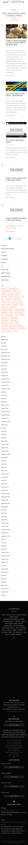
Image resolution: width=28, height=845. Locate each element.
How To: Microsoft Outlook (14, 740)
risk (2, 299)
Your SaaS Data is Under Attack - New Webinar (15, 94)
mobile (21, 304)
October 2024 (4, 385)
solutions (4, 296)
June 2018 (3, 565)
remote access (17, 299)
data (16, 315)
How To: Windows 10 (14, 750)
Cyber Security (5, 273)
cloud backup (22, 328)
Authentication (5, 276)
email (3, 315)
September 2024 (5, 388)
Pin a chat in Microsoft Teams (14, 141)
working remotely (13, 288)
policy (9, 301)
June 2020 (3, 510)
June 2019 (3, 542)
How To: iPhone (14, 754)
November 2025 (5, 356)
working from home (6, 291)
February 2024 (5, 405)
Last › (19, 238)
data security (10, 315)
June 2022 (3, 464)
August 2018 (4, 562)
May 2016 (3, 575)
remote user (8, 299)
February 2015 (5, 588)
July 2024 (3, 392)
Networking (4, 280)
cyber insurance (14, 320)
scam (22, 296)
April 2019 (4, 549)
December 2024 (5, 379)
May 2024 (3, 398)
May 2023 (3, 434)
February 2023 (5, 444)
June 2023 (3, 431)
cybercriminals (14, 317)
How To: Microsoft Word (14, 744)
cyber (11, 323)
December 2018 (5, 556)
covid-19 (17, 323)
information (4, 312)
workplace (4, 288)
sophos (17, 293)
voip (20, 291)
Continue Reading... (10, 75)
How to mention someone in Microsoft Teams (16, 219)
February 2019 (5, 552)
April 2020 (4, 516)
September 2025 (5, 359)
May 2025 (3, 366)
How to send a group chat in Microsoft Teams (16, 179)
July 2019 (3, 539)
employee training (19, 312)
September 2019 (5, 536)
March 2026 (4, 349)
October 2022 (4, 451)
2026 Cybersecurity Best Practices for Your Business (13, 823)
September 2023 (5, 421)
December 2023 (5, 411)
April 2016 (4, 579)
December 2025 (5, 352)
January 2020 (4, 526)
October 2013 (4, 592)
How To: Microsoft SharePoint (14, 747)
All (2, 266)
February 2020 (5, 523)
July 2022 (3, 461)
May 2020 (3, 513)
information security (20, 309)
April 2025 (4, 369)
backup (15, 331)
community (4, 328)
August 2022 (4, 457)
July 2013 (3, 595)
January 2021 (4, 490)
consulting (12, 325)
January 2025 (4, 375)
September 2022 (5, 454)
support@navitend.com (14, 711)
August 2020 (4, 506)
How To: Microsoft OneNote (14, 745)
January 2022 (4, 477)
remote (3, 301)
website (15, 291)
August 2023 (4, 425)
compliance (20, 325)
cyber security (5, 320)
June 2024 (3, 395)
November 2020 (5, 497)
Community (4, 269)
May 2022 (3, 467)
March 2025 (4, 372)
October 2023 (4, 418)
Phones (3, 262)
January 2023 (4, 447)
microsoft (12, 307)
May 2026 (3, 346)
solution (11, 296)
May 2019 (3, 546)
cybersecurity (5, 317)
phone (3, 304)
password (15, 304)
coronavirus (4, 325)
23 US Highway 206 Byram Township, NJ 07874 (14, 843)
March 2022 (4, 470)
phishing (9, 304)
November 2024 (5, 382)
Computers (4, 259)
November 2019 (5, 529)
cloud (3, 331)
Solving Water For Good (8, 810)
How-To (3, 252)
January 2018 (4, 569)
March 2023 (4, 441)
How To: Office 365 (14, 749)
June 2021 (3, 480)
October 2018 (4, 559)
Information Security (7, 248)
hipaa (11, 312)
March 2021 (4, 483)
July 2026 (3, 343)
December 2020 (5, 493)
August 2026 (4, 339)
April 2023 (4, 438)
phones (20, 301)
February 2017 (5, 572)
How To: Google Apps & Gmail (14, 752)
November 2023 (5, 415)
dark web (22, 315)
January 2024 (4, 408)
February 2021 (5, 487)
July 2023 (3, 428)
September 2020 (5, 503)
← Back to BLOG (14, 20)
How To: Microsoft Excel (14, 742)
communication (12, 328)
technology (10, 293)
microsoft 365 (5, 307)
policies (14, 301)
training (4, 293)
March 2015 (4, 585)
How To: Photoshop (14, 756)
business (9, 331)
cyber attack (5, 323)
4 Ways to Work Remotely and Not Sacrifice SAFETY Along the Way (16, 42)
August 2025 (4, 362)
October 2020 (4, 500)
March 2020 (4, 520)
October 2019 (4, 533)
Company (4, 255)
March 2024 (4, 402)
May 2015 (3, 582)
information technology (7, 309)
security (17, 296)
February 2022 (5, 474)
